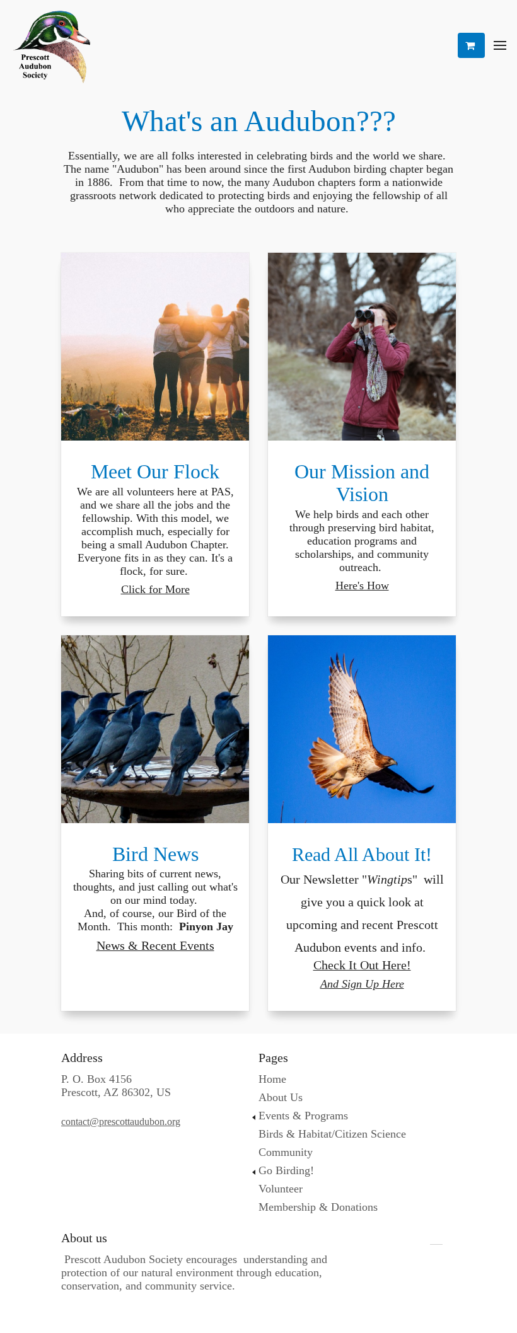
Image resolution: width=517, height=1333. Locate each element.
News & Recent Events (155, 945)
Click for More (155, 589)
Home (272, 1079)
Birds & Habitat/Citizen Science (332, 1134)
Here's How (362, 585)
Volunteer (280, 1188)
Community (285, 1152)
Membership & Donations (318, 1207)
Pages (273, 1058)
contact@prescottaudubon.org (120, 1122)
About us (84, 1238)
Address (82, 1058)
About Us (280, 1097)
